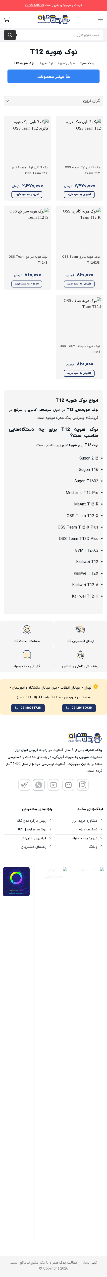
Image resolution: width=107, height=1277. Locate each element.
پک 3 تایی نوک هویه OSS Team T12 (82, 171)
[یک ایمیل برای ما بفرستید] (68, 789)
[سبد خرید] (7, 19)
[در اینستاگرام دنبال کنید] (83, 789)
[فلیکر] (39, 789)
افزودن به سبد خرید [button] (79, 194)
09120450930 (34, 5)
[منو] (100, 19)
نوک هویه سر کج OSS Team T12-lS (28, 260)
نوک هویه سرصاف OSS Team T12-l (80, 349)
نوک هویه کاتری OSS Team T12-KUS (81, 260)
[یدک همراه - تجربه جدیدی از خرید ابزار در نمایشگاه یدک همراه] (53, 19)
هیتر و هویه (66, 63)
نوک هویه (46, 63)
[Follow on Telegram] (24, 789)
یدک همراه (87, 63)
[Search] (10, 35)
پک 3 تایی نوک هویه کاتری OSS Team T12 (30, 171)
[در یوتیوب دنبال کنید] (53, 789)
